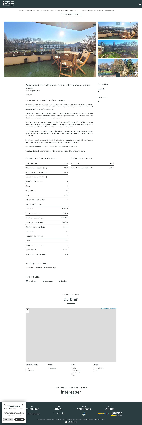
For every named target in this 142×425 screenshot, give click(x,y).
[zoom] (50, 76)
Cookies (103, 419)
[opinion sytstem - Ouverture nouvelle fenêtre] (116, 414)
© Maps (106, 308)
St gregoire (65, 10)
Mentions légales (79, 419)
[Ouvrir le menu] (139, 4)
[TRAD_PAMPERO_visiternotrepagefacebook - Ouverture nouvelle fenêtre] (53, 413)
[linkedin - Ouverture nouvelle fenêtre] (63, 413)
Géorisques (82, 151)
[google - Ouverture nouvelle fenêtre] (103, 414)
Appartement (72, 10)
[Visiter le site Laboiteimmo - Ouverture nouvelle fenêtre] (71, 422)
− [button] (27, 312)
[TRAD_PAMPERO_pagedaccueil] (8, 5)
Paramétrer (8, 419)
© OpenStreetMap (113, 308)
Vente (58, 10)
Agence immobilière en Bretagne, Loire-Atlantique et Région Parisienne (37, 10)
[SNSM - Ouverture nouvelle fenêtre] (84, 414)
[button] (118, 75)
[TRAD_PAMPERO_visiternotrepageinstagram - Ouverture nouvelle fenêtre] (58, 413)
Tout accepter (20, 419)
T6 (78, 10)
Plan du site (73, 419)
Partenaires (90, 419)
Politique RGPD (97, 419)
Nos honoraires (66, 419)
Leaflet (102, 308)
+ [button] (27, 310)
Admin (85, 419)
